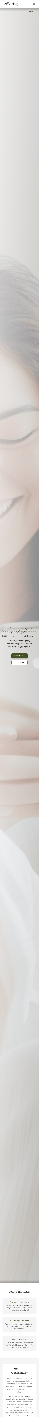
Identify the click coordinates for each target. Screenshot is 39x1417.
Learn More (19, 662)
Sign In (31, 12)
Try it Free (19, 656)
